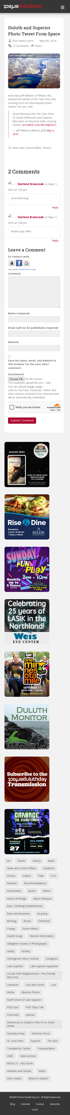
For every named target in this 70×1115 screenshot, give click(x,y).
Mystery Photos (30, 992)
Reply (55, 207)
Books (27, 921)
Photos (47, 147)
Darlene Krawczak (31, 184)
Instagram (52, 958)
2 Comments (21, 45)
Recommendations (35, 883)
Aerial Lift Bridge (16, 898)
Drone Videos (30, 928)
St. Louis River (15, 1041)
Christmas (44, 921)
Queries (30, 1014)
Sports (32, 891)
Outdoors (48, 868)
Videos (47, 891)
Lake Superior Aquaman (44, 966)
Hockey (25, 951)
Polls (41, 876)
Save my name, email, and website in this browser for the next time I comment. (32, 364)
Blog (12, 1104)
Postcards (13, 1014)
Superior (35, 1041)
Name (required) (18, 313)
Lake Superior (15, 966)
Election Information (41, 936)
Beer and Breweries (18, 913)
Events (21, 861)
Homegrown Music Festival (23, 958)
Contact (40, 1104)
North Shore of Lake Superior (24, 999)
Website (13, 342)
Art (8, 861)
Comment (14, 273)
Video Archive (28, 1056)
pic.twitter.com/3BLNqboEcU (39, 125)
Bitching (11, 921)
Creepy (11, 928)
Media (10, 992)
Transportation (46, 1048)
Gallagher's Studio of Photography (27, 943)
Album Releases (42, 898)
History (36, 861)
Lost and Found (34, 984)
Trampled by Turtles (18, 1048)
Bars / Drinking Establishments (25, 906)
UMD (10, 1056)
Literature (12, 984)
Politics (27, 876)
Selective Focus (41, 1033)
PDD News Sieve (22, 40)
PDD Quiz (12, 1007)
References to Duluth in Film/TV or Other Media (31, 1024)
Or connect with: (19, 256)
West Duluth (14, 1078)
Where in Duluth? (38, 1078)
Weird (42, 1071)
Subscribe (55, 1104)
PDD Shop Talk (34, 1007)
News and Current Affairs (26, 147)
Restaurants (14, 891)
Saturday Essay (16, 1033)
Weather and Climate (19, 1071)
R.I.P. (53, 876)
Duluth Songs (15, 936)
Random (12, 883)
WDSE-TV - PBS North (20, 1063)
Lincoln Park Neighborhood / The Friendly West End (31, 975)
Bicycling (42, 913)
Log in (35, 1109)
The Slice (52, 1041)
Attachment (16, 374)
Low (53, 984)
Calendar (25, 1104)
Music (51, 861)
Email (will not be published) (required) (33, 327)
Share (38, 45)
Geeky (10, 951)
